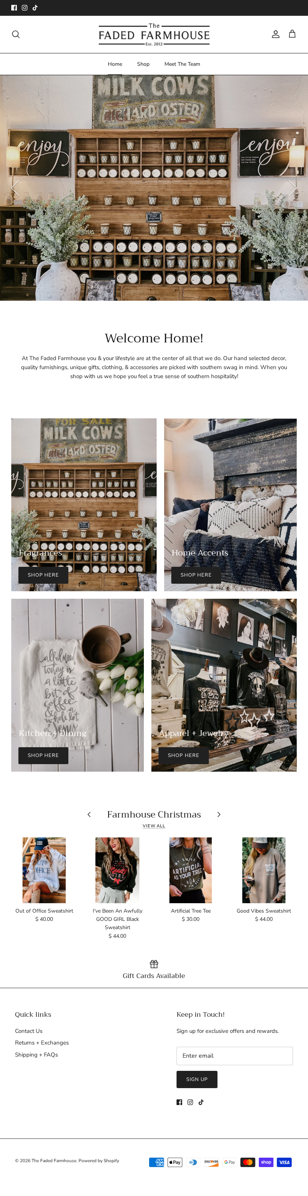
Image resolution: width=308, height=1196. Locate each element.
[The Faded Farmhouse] (154, 34)
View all (154, 826)
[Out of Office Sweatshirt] (44, 870)
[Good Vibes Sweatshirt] (264, 870)
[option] (154, 188)
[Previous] (15, 188)
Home (115, 64)
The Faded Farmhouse (54, 1161)
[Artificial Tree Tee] (190, 870)
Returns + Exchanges (42, 1042)
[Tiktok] (35, 8)
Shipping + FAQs (36, 1054)
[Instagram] (24, 8)
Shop (143, 64)
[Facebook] (14, 8)
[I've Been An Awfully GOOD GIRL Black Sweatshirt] (117, 870)
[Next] (293, 188)
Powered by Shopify (99, 1161)
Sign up (197, 1079)
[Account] (274, 34)
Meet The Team (182, 64)
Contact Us (28, 1031)
